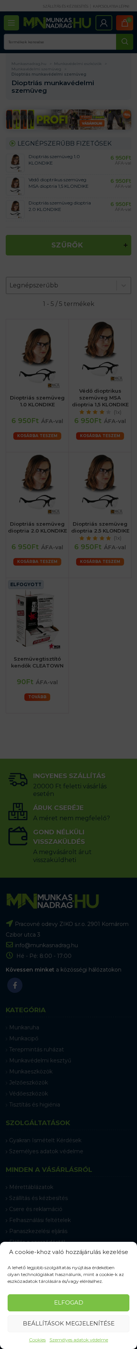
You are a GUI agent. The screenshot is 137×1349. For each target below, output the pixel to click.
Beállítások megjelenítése (69, 1323)
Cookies (37, 1340)
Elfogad (68, 1302)
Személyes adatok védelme (78, 1340)
